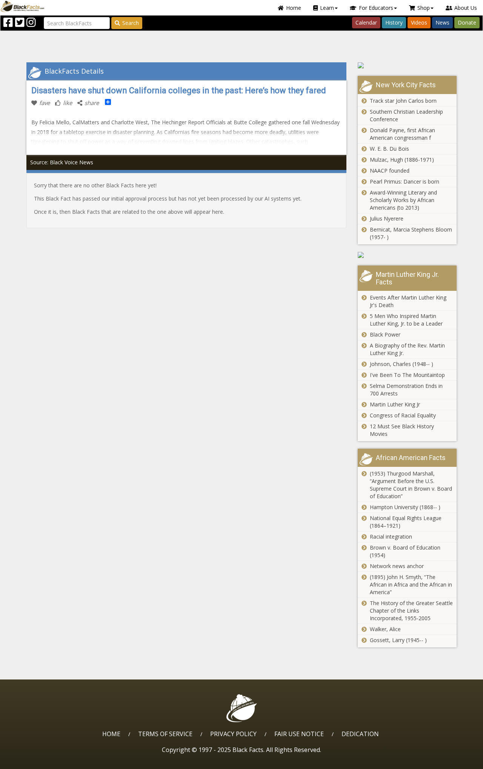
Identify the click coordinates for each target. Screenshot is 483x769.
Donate (467, 22)
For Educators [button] (376, 7)
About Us (465, 7)
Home (293, 7)
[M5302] (407, 65)
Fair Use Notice (299, 734)
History (394, 22)
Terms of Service (165, 734)
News (442, 22)
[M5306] (407, 255)
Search (130, 22)
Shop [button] (423, 7)
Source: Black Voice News (61, 162)
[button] (38, 760)
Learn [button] (327, 7)
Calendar (366, 22)
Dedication (360, 734)
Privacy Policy (233, 734)
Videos (419, 22)
